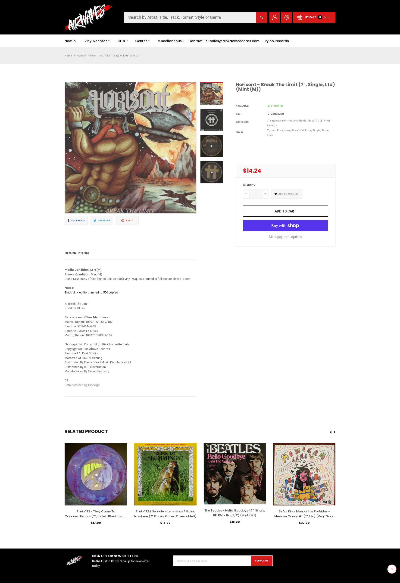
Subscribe (261, 560)
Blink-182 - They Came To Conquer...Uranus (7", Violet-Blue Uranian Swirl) (96, 516)
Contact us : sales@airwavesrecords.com (223, 41)
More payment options (285, 237)
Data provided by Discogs (82, 385)
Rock (308, 130)
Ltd (302, 130)
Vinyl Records (95, 41)
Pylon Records (277, 41)
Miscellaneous (170, 41)
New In (70, 41)
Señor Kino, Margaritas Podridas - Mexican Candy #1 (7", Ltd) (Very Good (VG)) (304, 516)
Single (316, 130)
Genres (141, 41)
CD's (121, 41)
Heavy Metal (291, 130)
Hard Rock (277, 130)
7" (268, 130)
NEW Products (289, 120)
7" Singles (273, 120)
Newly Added (307, 120)
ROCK (319, 120)
